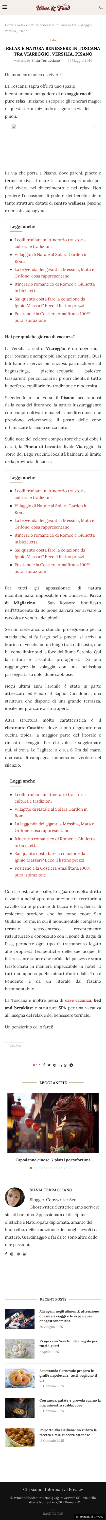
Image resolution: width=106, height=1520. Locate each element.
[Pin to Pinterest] (54, 1065)
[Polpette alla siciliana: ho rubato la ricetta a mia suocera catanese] (20, 1437)
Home (9, 25)
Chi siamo (32, 1489)
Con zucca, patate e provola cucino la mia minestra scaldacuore (70, 1402)
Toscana (14, 1045)
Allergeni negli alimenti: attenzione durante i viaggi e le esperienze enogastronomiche (69, 1316)
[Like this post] (38, 1065)
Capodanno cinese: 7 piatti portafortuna (53, 1159)
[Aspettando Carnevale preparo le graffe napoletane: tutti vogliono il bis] (20, 1378)
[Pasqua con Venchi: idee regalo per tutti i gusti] (20, 1349)
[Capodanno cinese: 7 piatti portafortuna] (53, 1123)
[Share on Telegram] (71, 1065)
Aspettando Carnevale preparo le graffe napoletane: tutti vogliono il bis (68, 1375)
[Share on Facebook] (44, 1065)
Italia (53, 40)
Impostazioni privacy (89, 1516)
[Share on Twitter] (49, 1065)
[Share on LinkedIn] (60, 1065)
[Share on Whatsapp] (65, 1065)
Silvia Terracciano (46, 60)
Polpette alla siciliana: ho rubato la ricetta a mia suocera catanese (68, 1432)
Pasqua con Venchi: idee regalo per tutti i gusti (68, 1343)
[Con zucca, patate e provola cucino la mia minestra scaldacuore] (20, 1408)
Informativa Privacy (64, 1489)
